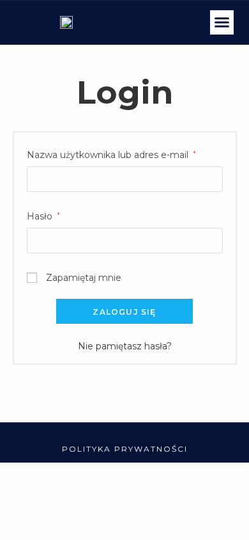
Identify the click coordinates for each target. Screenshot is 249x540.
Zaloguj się (124, 312)
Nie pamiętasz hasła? (125, 346)
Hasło (43, 215)
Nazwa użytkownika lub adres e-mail (111, 154)
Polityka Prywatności (125, 449)
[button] (222, 22)
